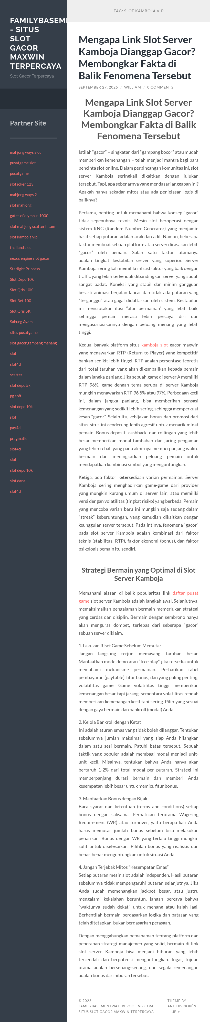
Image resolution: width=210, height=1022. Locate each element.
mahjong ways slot (25, 152)
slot (13, 353)
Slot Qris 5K (20, 311)
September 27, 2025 (98, 87)
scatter (16, 374)
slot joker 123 (22, 184)
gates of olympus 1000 (29, 215)
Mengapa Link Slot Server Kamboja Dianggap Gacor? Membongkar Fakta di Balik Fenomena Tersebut (137, 57)
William (132, 87)
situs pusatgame (24, 332)
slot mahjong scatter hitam (32, 226)
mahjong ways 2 (23, 194)
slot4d (15, 364)
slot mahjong (21, 205)
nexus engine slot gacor (29, 258)
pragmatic (18, 438)
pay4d (15, 427)
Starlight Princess (25, 268)
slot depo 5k (20, 385)
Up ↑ (176, 1012)
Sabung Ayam (21, 321)
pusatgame (19, 173)
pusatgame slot (23, 162)
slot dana (17, 480)
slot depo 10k (21, 406)
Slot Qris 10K (21, 289)
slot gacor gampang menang (33, 343)
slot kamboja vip (23, 237)
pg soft (16, 395)
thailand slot (20, 247)
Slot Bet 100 (20, 300)
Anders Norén (181, 1006)
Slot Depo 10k (22, 279)
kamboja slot (154, 345)
